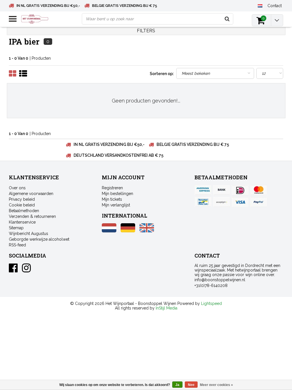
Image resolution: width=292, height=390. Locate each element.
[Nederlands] (260, 5)
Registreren (112, 188)
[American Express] (203, 190)
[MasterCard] (258, 190)
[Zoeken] (227, 19)
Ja (177, 385)
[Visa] (240, 202)
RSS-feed (17, 245)
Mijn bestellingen (117, 193)
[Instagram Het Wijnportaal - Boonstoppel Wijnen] (26, 270)
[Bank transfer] (221, 190)
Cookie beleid (22, 205)
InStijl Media (166, 308)
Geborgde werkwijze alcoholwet (39, 239)
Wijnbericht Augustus (28, 233)
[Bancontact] (203, 202)
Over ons (17, 188)
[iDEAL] (240, 190)
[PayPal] (221, 202)
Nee (191, 385)
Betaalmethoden (24, 210)
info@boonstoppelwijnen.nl (219, 280)
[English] (146, 231)
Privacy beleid (22, 199)
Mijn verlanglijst (116, 205)
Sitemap (16, 228)
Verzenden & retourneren (32, 216)
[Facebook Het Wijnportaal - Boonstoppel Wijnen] (13, 270)
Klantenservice (22, 222)
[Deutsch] (128, 231)
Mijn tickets (112, 199)
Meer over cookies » (216, 385)
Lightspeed (211, 303)
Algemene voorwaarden (31, 193)
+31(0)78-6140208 (211, 285)
